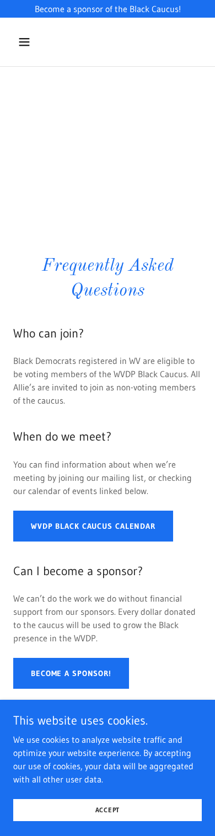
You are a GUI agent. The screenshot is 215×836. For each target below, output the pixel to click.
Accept (107, 810)
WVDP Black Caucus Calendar (93, 526)
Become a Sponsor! (71, 673)
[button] (27, 42)
